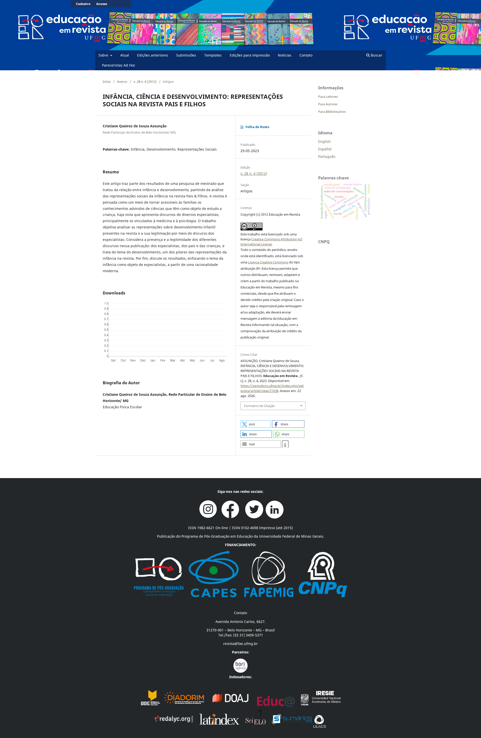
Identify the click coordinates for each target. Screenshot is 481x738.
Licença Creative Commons (268, 262)
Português (326, 156)
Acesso (101, 4)
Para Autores (327, 104)
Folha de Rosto (257, 127)
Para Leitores (328, 96)
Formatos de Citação (259, 406)
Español (324, 149)
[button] (256, 424)
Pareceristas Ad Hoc (118, 65)
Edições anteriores (152, 55)
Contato (305, 55)
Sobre (103, 55)
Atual (124, 55)
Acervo (122, 81)
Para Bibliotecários (332, 111)
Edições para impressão (250, 55)
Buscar (376, 55)
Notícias (284, 55)
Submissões (186, 55)
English (324, 141)
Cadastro (83, 4)
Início (107, 81)
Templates (213, 55)
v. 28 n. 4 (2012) (145, 81)
